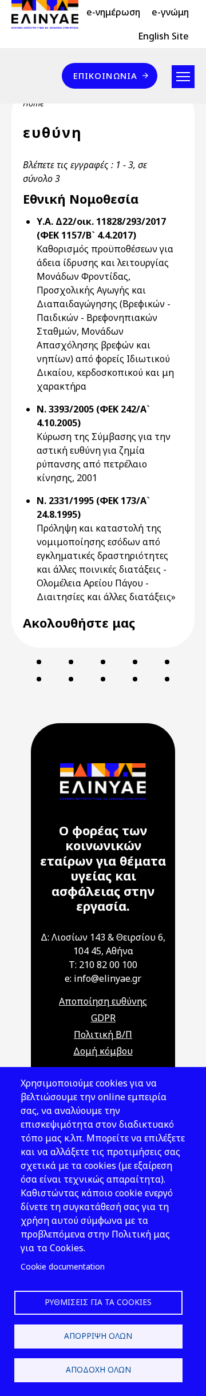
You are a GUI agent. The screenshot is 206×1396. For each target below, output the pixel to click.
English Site (163, 36)
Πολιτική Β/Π (103, 1034)
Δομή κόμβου (103, 1051)
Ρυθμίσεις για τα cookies (98, 1301)
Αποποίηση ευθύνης (103, 1001)
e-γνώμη (170, 12)
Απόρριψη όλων (98, 1335)
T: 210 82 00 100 (103, 964)
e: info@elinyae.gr (103, 978)
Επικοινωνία (105, 75)
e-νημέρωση (113, 12)
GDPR (103, 1018)
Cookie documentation (63, 1266)
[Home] (49, 14)
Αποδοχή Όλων (98, 1369)
